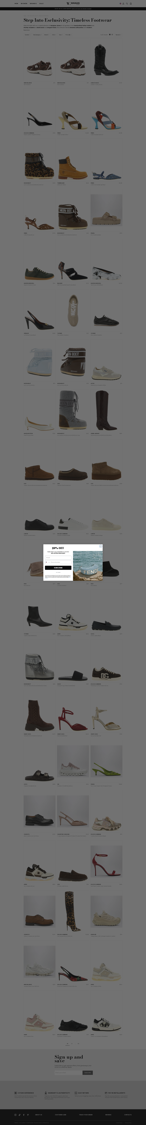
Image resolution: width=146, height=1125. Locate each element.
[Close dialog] (100, 546)
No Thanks (58, 572)
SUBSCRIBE (58, 568)
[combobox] (47, 562)
